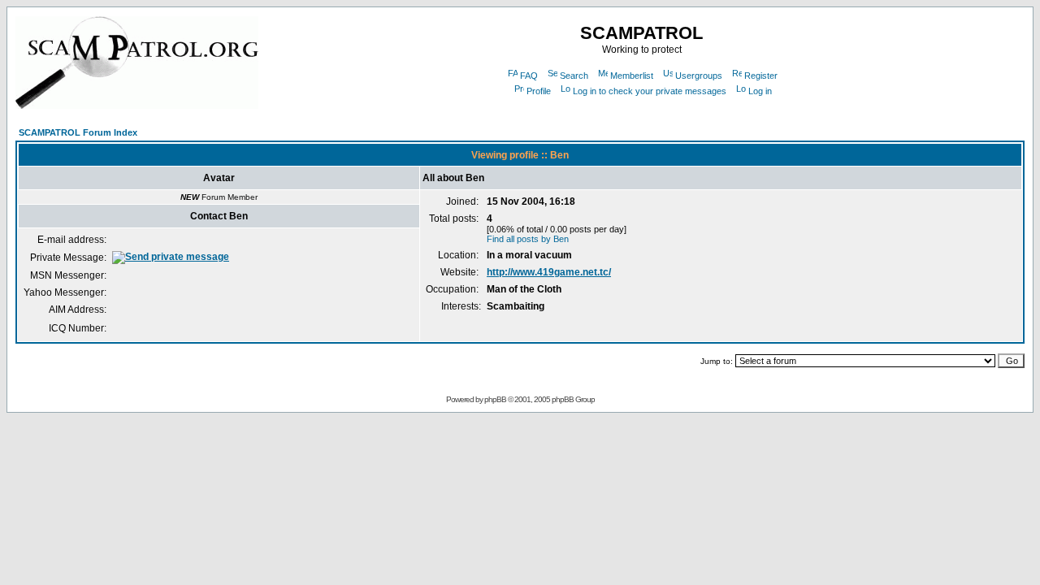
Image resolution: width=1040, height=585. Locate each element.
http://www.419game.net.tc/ (549, 272)
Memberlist (631, 75)
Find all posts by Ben (528, 239)
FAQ (529, 75)
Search (574, 75)
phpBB (495, 399)
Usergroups (698, 75)
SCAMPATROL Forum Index (78, 132)
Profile (538, 91)
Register (761, 75)
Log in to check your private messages (649, 91)
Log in (760, 91)
